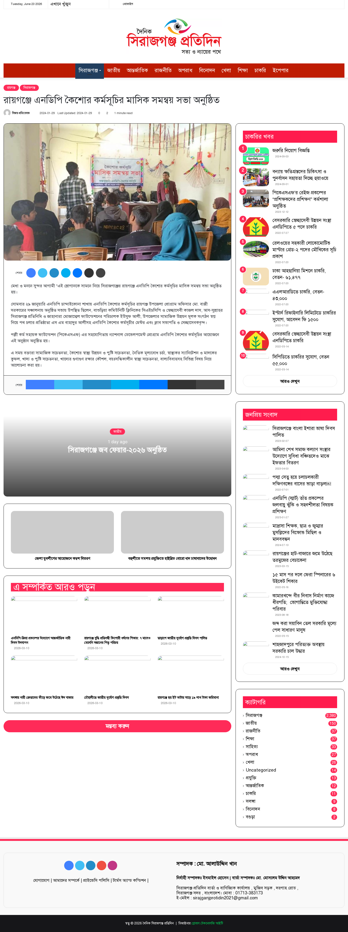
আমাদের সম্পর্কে (66, 880)
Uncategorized (261, 770)
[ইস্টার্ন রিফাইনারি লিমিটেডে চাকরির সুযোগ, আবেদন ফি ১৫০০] (256, 319)
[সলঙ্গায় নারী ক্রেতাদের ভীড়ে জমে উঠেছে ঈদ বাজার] (44, 674)
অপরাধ (185, 70)
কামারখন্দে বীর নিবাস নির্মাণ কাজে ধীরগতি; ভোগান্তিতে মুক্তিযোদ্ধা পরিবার (303, 602)
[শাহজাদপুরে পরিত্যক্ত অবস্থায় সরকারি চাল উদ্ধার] (256, 650)
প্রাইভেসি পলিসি (96, 880)
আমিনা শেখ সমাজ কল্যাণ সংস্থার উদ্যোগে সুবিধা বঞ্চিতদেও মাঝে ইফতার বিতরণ (301, 456)
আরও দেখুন (290, 381)
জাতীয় (113, 70)
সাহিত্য (252, 746)
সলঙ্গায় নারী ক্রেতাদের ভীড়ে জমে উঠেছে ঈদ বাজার (42, 698)
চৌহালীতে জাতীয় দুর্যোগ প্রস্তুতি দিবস (106, 698)
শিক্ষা (243, 70)
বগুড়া (250, 816)
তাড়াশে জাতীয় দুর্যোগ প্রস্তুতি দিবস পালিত (182, 638)
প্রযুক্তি (251, 777)
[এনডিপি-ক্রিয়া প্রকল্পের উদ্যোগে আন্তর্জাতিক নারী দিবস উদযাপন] (44, 615)
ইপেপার (281, 70)
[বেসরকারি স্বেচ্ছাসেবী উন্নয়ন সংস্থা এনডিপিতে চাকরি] (256, 341)
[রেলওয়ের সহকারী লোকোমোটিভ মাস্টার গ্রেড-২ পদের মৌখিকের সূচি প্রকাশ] (256, 249)
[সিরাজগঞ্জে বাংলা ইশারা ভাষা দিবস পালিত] (256, 434)
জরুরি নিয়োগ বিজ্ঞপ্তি (291, 151)
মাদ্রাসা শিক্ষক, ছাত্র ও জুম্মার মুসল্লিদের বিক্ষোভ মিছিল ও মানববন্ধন (297, 532)
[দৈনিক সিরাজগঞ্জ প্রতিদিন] (174, 36)
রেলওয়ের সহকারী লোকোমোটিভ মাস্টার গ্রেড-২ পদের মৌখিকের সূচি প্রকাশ (304, 249)
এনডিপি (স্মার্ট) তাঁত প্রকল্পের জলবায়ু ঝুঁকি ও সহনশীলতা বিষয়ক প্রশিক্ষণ (302, 505)
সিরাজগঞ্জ (88, 70)
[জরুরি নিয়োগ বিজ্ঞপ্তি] (256, 156)
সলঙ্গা (250, 801)
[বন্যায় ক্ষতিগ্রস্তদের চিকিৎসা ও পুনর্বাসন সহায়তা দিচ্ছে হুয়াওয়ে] (256, 177)
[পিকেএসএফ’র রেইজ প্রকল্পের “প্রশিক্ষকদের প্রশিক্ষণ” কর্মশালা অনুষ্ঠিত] (256, 198)
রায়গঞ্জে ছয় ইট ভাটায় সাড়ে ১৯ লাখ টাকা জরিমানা (188, 698)
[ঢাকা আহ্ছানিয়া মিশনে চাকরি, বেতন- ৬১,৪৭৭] (256, 276)
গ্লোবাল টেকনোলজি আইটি (207, 923)
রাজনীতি (163, 70)
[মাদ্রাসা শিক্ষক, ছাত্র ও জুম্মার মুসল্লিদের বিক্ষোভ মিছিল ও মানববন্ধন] (256, 532)
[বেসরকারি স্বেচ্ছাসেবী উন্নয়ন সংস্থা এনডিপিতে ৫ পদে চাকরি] (256, 227)
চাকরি (260, 70)
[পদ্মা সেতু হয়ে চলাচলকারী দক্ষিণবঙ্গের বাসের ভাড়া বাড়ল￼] (256, 483)
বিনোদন (207, 70)
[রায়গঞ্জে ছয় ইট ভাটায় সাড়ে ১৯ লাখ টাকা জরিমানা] (191, 674)
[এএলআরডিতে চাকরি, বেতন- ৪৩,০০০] (256, 297)
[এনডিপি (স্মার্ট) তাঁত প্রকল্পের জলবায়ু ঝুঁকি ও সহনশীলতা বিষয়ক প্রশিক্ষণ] (256, 504)
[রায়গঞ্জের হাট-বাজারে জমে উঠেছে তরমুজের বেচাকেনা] (256, 559)
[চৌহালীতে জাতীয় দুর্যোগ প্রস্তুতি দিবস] (117, 674)
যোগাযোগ (41, 880)
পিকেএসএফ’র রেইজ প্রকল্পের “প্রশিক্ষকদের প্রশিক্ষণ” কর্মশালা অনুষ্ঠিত (300, 199)
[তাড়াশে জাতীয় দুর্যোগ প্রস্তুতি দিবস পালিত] (191, 615)
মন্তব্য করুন (117, 726)
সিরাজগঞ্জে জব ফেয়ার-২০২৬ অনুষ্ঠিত (117, 449)
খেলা (226, 70)
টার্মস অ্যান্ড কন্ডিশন (129, 880)
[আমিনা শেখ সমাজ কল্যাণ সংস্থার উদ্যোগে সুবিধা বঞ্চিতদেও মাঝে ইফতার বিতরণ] (256, 455)
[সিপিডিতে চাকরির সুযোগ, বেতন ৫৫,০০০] (256, 361)
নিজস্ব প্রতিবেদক (21, 113)
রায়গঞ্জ (11, 88)
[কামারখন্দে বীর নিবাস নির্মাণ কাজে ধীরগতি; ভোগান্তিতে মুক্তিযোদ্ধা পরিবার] (256, 601)
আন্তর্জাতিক (137, 70)
